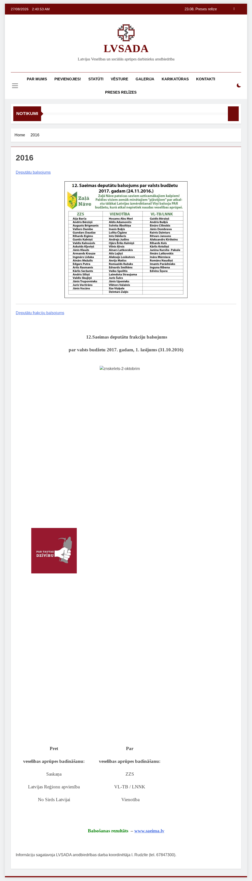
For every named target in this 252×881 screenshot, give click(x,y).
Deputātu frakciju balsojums (40, 313)
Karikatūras (175, 79)
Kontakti (205, 79)
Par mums (37, 79)
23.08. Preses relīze (201, 9)
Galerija (145, 79)
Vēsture (119, 79)
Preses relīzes (121, 92)
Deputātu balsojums (33, 172)
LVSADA (126, 48)
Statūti (95, 79)
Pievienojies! (67, 79)
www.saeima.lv (149, 830)
